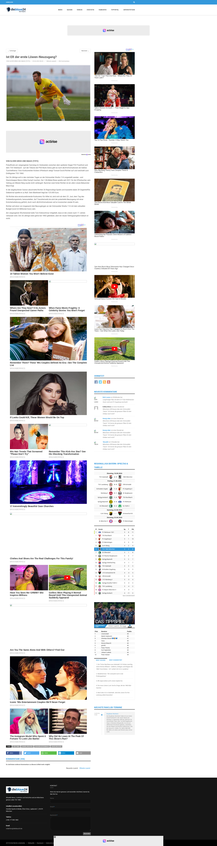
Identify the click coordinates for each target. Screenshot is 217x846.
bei (118, 399)
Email (52, 807)
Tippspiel (115, 10)
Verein (79, 10)
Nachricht (53, 815)
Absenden (87, 833)
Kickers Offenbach (42, 746)
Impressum (40, 843)
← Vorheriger (12, 51)
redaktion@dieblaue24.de (14, 828)
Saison (69, 10)
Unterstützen (129, 10)
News (60, 10)
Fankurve (103, 10)
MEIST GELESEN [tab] (100, 660)
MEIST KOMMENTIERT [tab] (115, 660)
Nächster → (85, 51)
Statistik (90, 10)
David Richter (56, 746)
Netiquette (31, 843)
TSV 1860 (16, 746)
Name (52, 798)
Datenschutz (50, 843)
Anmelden (9, 2)
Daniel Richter (27, 746)
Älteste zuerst (84, 768)
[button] (14, 753)
